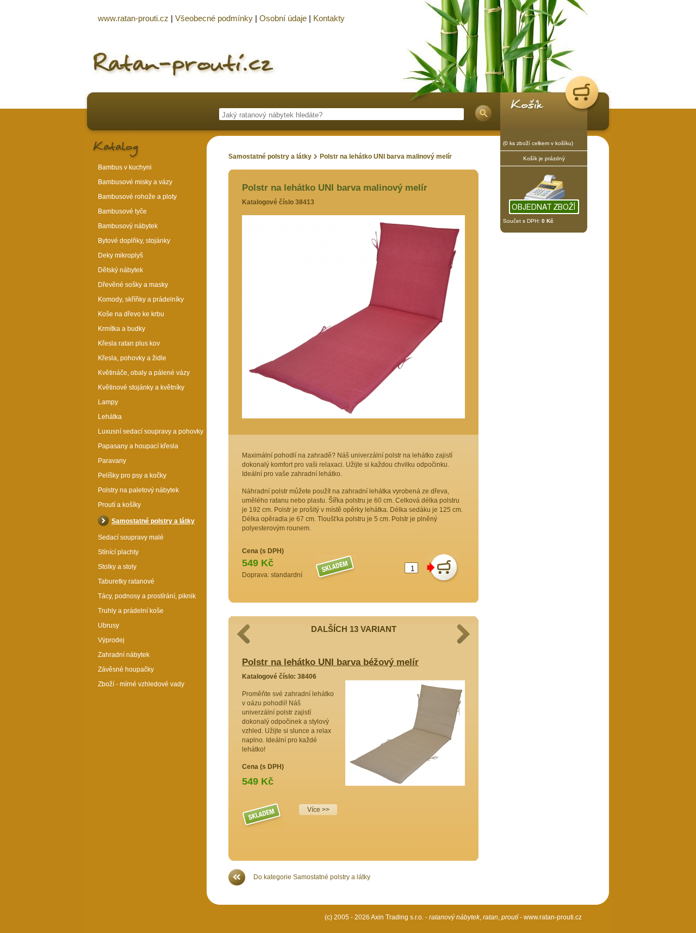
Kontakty (329, 18)
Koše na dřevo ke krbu (131, 314)
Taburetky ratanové (126, 581)
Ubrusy (108, 625)
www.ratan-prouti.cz (553, 917)
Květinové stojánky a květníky (141, 387)
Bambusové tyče (122, 211)
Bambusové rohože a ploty (137, 197)
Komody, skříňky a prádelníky (141, 299)
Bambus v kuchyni (125, 167)
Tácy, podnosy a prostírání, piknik (147, 596)
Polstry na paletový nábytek (138, 490)
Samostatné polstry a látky (270, 156)
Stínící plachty (118, 552)
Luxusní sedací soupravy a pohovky (150, 431)
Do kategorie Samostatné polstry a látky (311, 877)
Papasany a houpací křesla (138, 446)
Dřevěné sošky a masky (133, 285)
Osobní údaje (283, 18)
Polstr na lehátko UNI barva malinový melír (386, 156)
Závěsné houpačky (126, 669)
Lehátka (110, 417)
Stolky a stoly (117, 567)
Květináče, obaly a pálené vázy (144, 373)
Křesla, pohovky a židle (132, 358)
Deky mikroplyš (120, 255)
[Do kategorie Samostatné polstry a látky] (236, 883)
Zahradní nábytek (124, 655)
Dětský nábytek (120, 270)
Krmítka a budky (121, 329)
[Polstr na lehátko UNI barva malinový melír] (353, 416)
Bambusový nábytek (128, 226)
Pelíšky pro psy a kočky (132, 475)
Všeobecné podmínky (214, 18)
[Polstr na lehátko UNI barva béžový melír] (405, 783)
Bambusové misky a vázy (135, 182)
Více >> (318, 809)
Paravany (112, 461)
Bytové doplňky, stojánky (134, 241)
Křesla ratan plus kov (129, 343)
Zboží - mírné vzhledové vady (141, 684)
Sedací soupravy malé (131, 537)
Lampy (108, 402)
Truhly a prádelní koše (131, 611)
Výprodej (111, 640)
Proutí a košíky (119, 505)
